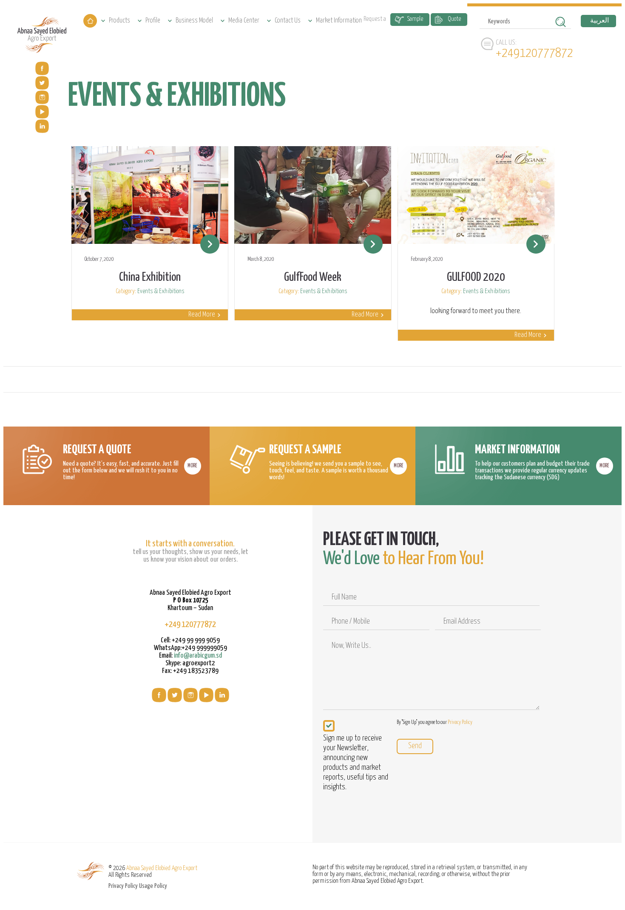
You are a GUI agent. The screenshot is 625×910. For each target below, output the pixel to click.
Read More (201, 314)
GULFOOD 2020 (476, 277)
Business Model (194, 20)
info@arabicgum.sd (198, 655)
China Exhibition (150, 277)
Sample (415, 19)
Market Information (339, 20)
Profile (152, 20)
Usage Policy (153, 886)
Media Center (243, 20)
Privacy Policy (460, 722)
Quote (454, 19)
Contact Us (288, 20)
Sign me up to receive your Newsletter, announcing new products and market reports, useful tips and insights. (355, 762)
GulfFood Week (312, 277)
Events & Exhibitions (161, 291)
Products (119, 20)
